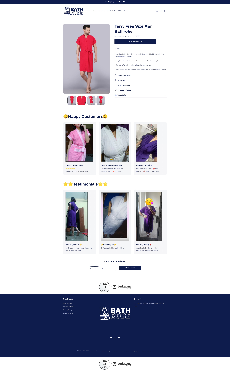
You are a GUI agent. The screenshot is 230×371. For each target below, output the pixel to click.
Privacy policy (115, 351)
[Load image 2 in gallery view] (81, 100)
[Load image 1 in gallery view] (72, 100)
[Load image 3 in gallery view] (91, 100)
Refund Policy (67, 303)
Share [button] (118, 48)
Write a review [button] (130, 268)
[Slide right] (108, 100)
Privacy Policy (67, 310)
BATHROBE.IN (85, 350)
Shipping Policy (68, 313)
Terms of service (68, 306)
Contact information (147, 351)
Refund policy (106, 351)
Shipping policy (136, 351)
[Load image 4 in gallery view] (100, 100)
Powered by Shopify (95, 350)
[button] (157, 11)
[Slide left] (65, 100)
